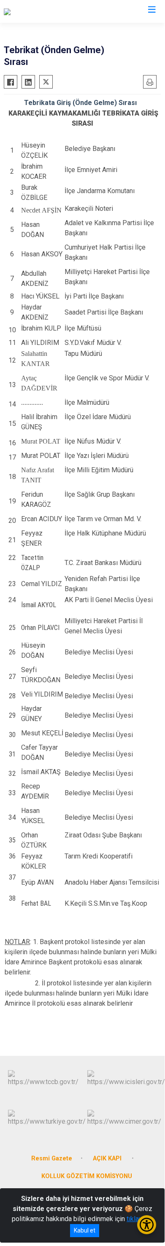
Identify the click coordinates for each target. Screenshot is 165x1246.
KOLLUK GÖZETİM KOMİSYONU (86, 1176)
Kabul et (84, 1230)
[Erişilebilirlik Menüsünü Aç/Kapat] (146, 1224)
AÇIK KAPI (108, 1158)
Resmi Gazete (51, 1158)
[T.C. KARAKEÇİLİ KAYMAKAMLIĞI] (53, 11)
